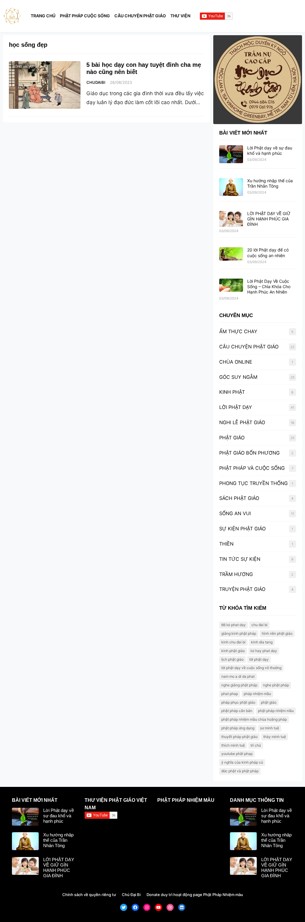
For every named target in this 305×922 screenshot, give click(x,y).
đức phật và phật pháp (240, 771)
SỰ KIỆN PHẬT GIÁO (242, 529)
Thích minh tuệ (233, 745)
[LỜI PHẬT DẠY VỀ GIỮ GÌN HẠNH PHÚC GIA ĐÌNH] (231, 219)
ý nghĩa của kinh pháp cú (242, 762)
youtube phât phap (237, 753)
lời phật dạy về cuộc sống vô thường (251, 667)
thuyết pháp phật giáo (239, 736)
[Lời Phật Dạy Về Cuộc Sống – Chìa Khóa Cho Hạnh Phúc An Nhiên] (231, 285)
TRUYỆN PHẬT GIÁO (242, 589)
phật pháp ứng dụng (237, 728)
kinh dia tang (262, 642)
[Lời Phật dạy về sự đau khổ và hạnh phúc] (231, 154)
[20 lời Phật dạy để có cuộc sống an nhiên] (231, 254)
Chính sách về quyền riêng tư (89, 894)
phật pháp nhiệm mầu (276, 710)
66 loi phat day (233, 625)
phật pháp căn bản (236, 710)
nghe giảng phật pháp (239, 685)
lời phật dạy (259, 659)
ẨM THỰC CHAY (238, 331)
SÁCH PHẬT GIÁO (239, 498)
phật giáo (268, 702)
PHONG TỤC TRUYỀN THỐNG (253, 483)
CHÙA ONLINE (235, 362)
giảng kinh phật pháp (238, 633)
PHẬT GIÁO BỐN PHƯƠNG (249, 453)
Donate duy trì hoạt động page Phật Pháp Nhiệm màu (195, 894)
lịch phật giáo (232, 659)
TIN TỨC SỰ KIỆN (239, 559)
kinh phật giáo (233, 650)
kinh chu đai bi (233, 642)
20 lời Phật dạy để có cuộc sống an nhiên (268, 252)
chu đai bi (259, 625)
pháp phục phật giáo (238, 702)
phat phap (229, 693)
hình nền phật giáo (277, 633)
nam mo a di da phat (238, 676)
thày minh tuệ (274, 736)
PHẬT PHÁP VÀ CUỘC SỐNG (252, 468)
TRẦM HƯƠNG (236, 574)
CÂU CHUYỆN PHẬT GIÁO (248, 347)
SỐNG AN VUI (23, 66)
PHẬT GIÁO (232, 438)
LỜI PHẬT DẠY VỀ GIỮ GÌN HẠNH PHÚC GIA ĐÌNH (268, 219)
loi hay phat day (263, 650)
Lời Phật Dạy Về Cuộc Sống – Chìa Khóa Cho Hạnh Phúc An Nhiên (268, 286)
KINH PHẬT (232, 392)
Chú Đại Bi (131, 894)
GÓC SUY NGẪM (238, 377)
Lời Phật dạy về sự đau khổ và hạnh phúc (269, 150)
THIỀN (226, 544)
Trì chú (255, 745)
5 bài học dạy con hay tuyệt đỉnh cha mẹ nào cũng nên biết (143, 68)
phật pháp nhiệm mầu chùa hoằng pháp (254, 719)
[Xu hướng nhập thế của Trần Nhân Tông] (231, 187)
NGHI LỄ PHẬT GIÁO (242, 422)
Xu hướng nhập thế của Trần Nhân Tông (270, 183)
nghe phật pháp (276, 685)
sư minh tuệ (269, 728)
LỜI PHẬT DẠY (235, 407)
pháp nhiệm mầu (257, 693)
